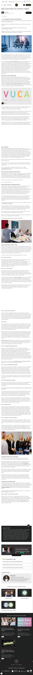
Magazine (3, 1)
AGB (16, 664)
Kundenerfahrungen (11, 1)
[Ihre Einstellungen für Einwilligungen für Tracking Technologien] (1, 673)
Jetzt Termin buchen (16, 555)
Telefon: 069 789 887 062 (27, 1)
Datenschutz (20, 664)
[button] (17, 562)
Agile (5, 4)
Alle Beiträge (29, 12)
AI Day (22, 1)
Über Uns (6, 1)
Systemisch (9, 4)
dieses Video (23, 500)
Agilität (3, 636)
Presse (16, 1)
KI (2, 4)
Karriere (19, 1)
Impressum (12, 664)
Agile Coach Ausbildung (18, 277)
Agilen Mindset (20, 174)
